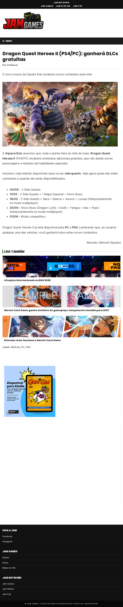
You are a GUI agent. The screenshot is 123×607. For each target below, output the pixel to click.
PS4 (28, 347)
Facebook (7, 536)
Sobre (5, 562)
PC (23, 347)
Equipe (5, 557)
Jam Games (47, 6)
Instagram (7, 541)
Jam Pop (77, 6)
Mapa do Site (9, 567)
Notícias (15, 347)
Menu (8, 41)
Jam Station (63, 6)
